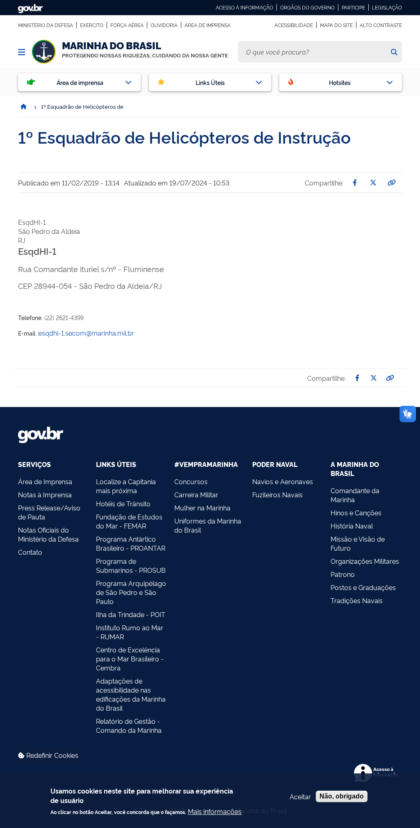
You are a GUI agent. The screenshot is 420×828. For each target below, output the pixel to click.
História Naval (352, 525)
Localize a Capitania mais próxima (126, 486)
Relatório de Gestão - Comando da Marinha (129, 725)
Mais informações (215, 811)
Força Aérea (127, 25)
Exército (91, 25)
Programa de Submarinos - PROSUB (131, 565)
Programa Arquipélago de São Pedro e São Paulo (131, 592)
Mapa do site (336, 25)
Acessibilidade (293, 25)
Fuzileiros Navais (277, 494)
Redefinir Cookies (51, 754)
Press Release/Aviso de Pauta (49, 512)
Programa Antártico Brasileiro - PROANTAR (130, 543)
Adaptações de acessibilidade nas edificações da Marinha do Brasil (131, 694)
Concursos (191, 481)
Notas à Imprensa (45, 494)
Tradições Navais (357, 600)
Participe (353, 7)
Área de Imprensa (208, 25)
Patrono (343, 574)
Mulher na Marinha (202, 507)
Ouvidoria (164, 25)
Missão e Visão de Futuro (358, 543)
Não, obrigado (342, 796)
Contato (30, 551)
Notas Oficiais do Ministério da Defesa (48, 534)
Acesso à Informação (244, 7)
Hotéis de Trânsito (123, 503)
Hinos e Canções (356, 512)
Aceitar (300, 796)
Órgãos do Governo (307, 7)
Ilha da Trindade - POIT (130, 614)
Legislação (387, 7)
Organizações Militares (365, 560)
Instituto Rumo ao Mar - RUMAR (129, 632)
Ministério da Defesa (45, 25)
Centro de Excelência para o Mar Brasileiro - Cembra (130, 658)
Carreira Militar (196, 494)
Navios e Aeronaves (282, 481)
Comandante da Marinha (355, 495)
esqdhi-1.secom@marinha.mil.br (86, 332)
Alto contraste (381, 25)
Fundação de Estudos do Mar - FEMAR (129, 521)
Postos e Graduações (363, 587)
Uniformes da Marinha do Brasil (207, 525)
